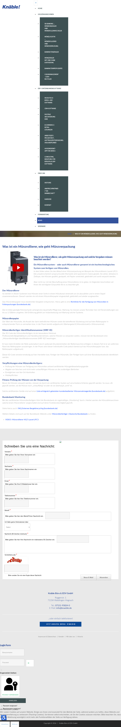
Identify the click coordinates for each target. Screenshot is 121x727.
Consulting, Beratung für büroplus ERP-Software (50, 160)
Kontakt (48, 205)
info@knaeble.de (64, 608)
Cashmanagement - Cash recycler (51, 77)
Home (40, 8)
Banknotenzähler (52, 52)
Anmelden (13, 700)
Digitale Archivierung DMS (50, 117)
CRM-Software (50, 108)
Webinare (41, 226)
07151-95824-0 (62, 606)
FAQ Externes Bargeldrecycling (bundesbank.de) (37, 408)
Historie (48, 182)
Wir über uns (70, 636)
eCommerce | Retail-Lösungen (49, 127)
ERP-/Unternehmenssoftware (49, 88)
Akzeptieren (5, 724)
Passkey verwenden (10, 695)
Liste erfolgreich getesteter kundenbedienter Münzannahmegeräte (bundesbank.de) (71, 391)
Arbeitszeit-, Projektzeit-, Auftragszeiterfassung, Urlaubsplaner (53, 139)
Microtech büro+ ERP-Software (49, 100)
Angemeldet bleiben (8, 673)
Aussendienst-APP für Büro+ (50, 150)
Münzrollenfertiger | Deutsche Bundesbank (70, 414)
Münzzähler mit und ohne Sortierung (50, 60)
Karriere (48, 199)
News (40, 220)
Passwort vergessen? (10, 706)
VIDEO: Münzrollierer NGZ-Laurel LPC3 (22, 420)
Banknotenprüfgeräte (53, 68)
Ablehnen (15, 724)
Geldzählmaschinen (46, 14)
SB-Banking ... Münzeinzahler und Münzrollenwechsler (53, 27)
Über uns (41, 173)
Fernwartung (43, 214)
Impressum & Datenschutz (47, 636)
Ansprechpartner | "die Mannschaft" (51, 191)
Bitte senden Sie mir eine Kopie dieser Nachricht (24, 575)
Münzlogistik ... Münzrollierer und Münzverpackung (51, 41)
